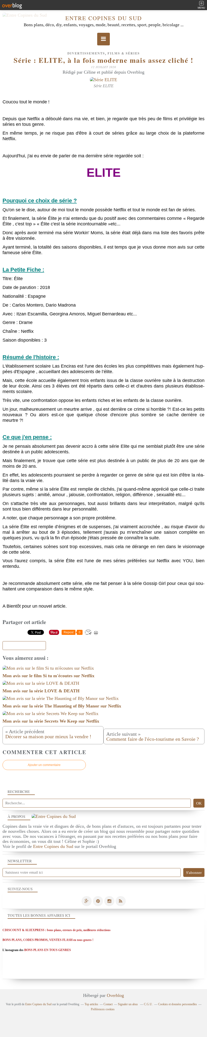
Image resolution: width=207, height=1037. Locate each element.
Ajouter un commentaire (44, 765)
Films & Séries (124, 53)
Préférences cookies (103, 1009)
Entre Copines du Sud (103, 18)
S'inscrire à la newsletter (24, 646)
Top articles (91, 1004)
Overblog (115, 995)
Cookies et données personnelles (177, 1004)
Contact (108, 1004)
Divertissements (86, 53)
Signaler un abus (128, 1004)
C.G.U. (148, 1004)
